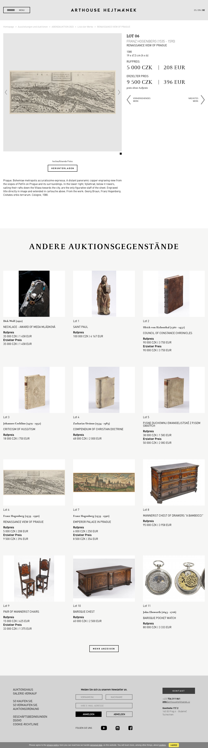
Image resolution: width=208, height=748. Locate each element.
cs (195, 10)
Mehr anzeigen (104, 648)
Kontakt (179, 690)
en (199, 10)
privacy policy (53, 745)
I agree (173, 745)
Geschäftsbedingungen (30, 717)
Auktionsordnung (26, 709)
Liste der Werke (86, 26)
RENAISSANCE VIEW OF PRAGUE (113, 26)
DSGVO (17, 720)
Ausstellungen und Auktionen (33, 26)
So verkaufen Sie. (25, 705)
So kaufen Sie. (23, 701)
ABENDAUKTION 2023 (63, 26)
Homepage (8, 26)
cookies (162, 745)
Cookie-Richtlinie (25, 724)
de (203, 10)
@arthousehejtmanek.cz (176, 701)
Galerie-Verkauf (25, 693)
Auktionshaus (23, 689)
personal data (96, 745)
